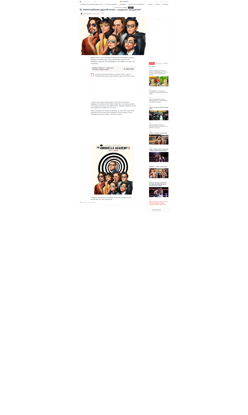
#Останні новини (87, 202)
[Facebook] (156, 2)
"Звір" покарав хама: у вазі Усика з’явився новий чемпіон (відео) (158, 150)
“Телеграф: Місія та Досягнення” (136, 4)
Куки (125, 7)
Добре (130, 7)
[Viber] (158, 1)
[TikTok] (168, 2)
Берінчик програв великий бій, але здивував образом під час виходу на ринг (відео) (158, 184)
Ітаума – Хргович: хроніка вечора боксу (158, 108)
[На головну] (124, 1)
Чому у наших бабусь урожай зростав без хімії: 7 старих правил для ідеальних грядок (158, 101)
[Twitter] (164, 1)
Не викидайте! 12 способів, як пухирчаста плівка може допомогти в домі (158, 92)
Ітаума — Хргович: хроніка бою (158, 133)
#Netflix (93, 202)
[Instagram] (166, 2)
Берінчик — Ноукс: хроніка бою (158, 166)
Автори (151, 4)
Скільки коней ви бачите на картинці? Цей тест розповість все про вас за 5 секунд (158, 126)
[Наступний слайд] (169, 4)
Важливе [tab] (166, 63)
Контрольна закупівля (111, 4)
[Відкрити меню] (80, 1)
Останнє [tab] (152, 63)
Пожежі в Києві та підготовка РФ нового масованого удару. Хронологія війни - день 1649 (158, 203)
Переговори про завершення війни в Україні (92, 4)
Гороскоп (157, 4)
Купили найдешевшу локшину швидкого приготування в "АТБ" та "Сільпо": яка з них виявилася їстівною (158, 73)
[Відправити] (95, 2)
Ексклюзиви (122, 4)
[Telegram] (160, 2)
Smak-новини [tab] (159, 63)
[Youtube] (162, 2)
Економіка (165, 4)
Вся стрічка (152, 66)
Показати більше (156, 210)
